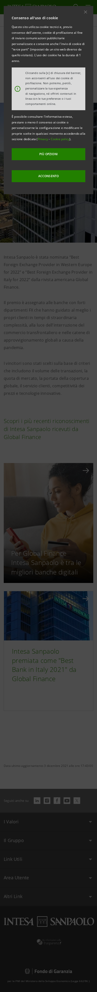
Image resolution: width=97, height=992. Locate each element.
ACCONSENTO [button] (48, 176)
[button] (86, 12)
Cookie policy (60, 139)
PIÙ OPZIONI (48, 154)
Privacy (43, 139)
